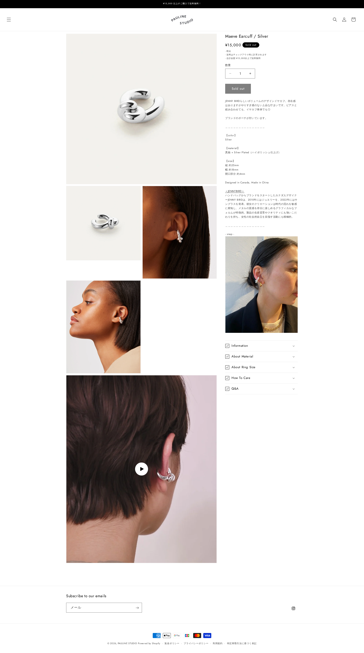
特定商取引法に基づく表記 (242, 643)
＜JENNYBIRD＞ (234, 191)
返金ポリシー (172, 643)
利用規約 (218, 643)
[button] (8, 19)
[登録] (137, 608)
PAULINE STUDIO (127, 643)
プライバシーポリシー (196, 643)
